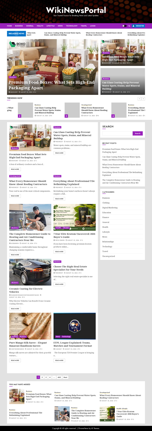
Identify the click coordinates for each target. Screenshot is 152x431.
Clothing (15, 337)
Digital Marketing (110, 207)
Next (65, 377)
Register (140, 26)
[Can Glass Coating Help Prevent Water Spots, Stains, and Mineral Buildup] (14, 110)
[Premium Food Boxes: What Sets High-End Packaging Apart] (52, 67)
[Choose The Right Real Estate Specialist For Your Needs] (75, 261)
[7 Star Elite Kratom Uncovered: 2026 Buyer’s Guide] (75, 217)
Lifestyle (51, 26)
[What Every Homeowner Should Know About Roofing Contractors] (61, 110)
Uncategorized (76, 105)
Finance (105, 217)
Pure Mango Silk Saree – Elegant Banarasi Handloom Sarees (28, 344)
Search (107, 126)
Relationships (108, 241)
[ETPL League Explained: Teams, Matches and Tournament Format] (75, 326)
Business (19, 26)
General (29, 26)
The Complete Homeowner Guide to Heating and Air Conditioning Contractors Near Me (29, 237)
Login (92, 26)
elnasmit (58, 349)
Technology (71, 26)
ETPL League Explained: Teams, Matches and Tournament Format (73, 344)
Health (40, 26)
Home (9, 26)
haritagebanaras (17, 349)
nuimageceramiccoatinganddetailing (25, 295)
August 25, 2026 (26, 92)
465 (59, 377)
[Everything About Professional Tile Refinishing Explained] (108, 110)
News (60, 26)
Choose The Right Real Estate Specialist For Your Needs (70, 268)
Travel (84, 26)
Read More (15, 169)
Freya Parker (60, 240)
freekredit (108, 92)
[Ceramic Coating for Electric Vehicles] (30, 272)
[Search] (129, 26)
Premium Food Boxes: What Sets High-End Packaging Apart (52, 85)
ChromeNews (83, 428)
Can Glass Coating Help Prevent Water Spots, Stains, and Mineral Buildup (121, 85)
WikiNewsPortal (76, 10)
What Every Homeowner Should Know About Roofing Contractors (84, 110)
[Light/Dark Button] (124, 26)
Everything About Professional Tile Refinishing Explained (130, 110)
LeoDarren (15, 243)
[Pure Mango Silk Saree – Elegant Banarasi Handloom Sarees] (30, 326)
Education (106, 212)
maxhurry (14, 92)
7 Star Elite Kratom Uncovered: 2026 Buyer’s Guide (128, 414)
